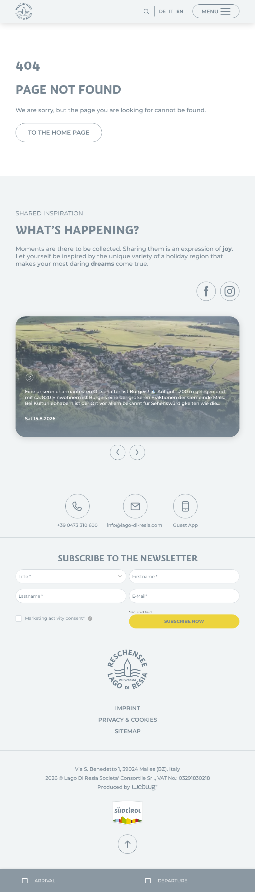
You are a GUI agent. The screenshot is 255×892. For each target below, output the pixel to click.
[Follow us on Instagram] (229, 291)
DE (162, 11)
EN (179, 11)
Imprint (127, 708)
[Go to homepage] (127, 669)
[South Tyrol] (127, 813)
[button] (117, 452)
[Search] (146, 11)
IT (171, 11)
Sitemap (128, 731)
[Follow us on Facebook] (206, 291)
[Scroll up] (127, 844)
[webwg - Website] (144, 787)
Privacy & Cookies (127, 719)
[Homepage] (24, 11)
